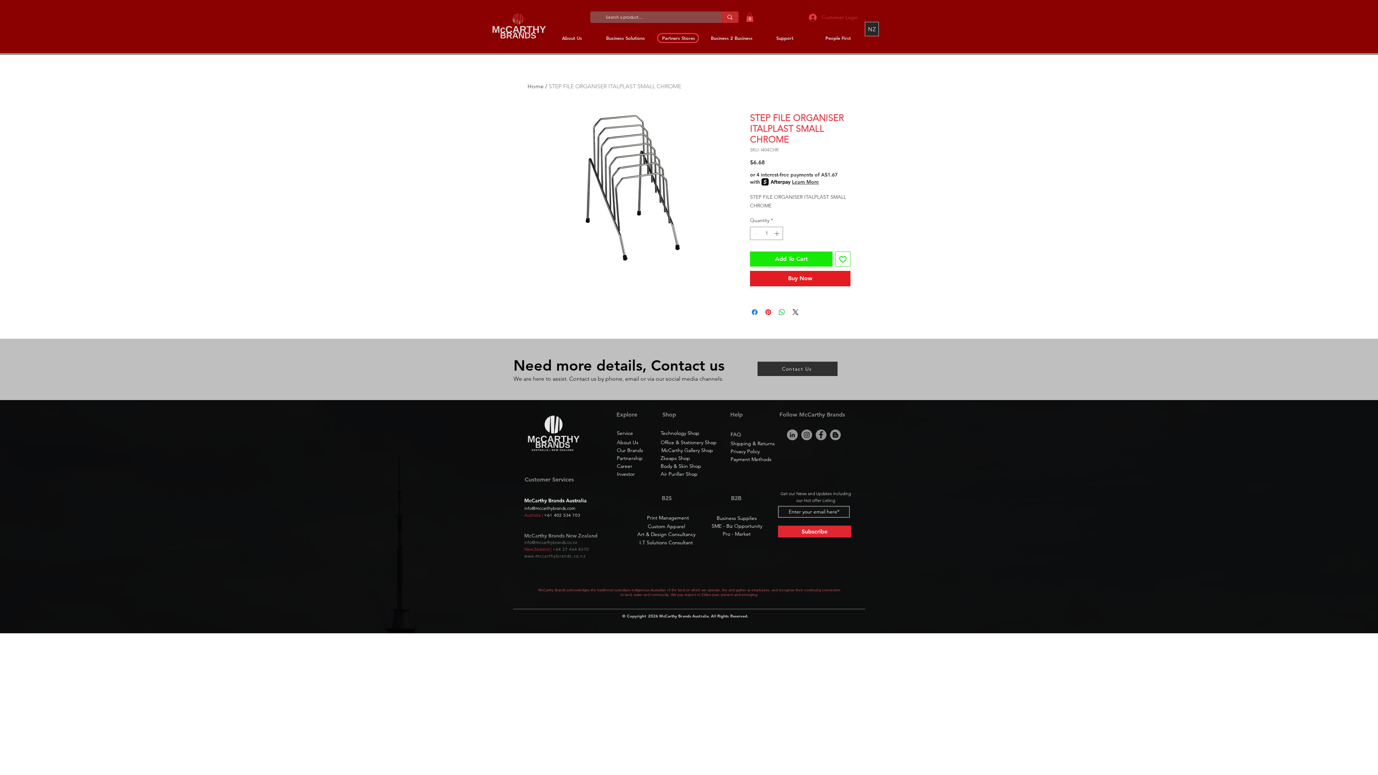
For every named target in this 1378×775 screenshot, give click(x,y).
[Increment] (777, 233)
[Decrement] (755, 233)
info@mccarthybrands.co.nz (550, 542)
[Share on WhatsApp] (782, 312)
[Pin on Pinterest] (768, 312)
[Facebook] (821, 434)
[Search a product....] (730, 17)
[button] (750, 17)
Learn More (805, 182)
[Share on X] (795, 312)
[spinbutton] (766, 233)
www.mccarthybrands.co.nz (555, 556)
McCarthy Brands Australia (684, 616)
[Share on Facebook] (754, 312)
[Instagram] (806, 434)
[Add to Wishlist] (842, 259)
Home (536, 86)
